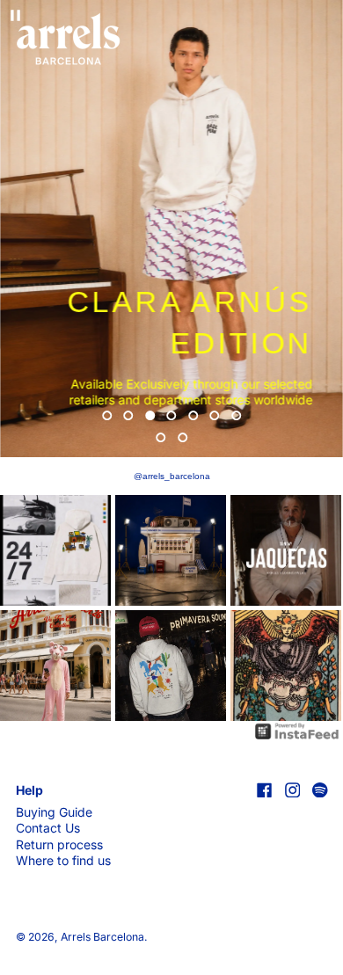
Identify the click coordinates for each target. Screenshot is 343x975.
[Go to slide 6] (215, 415)
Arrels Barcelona (102, 936)
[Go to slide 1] (107, 415)
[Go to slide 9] (182, 437)
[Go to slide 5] (193, 415)
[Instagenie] (297, 730)
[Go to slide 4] (172, 415)
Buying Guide (54, 811)
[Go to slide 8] (161, 437)
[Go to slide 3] (150, 415)
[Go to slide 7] (236, 415)
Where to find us (63, 860)
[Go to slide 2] (129, 415)
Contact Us (48, 827)
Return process (59, 844)
